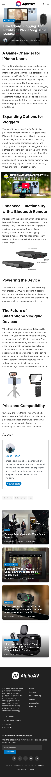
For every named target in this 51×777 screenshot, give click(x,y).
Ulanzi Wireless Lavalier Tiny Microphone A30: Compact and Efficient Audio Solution (22, 647)
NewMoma (8, 498)
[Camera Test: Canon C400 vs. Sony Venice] (25, 527)
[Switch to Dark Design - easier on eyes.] (43, 4)
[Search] (47, 3)
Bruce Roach (15, 40)
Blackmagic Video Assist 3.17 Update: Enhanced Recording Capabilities (21, 571)
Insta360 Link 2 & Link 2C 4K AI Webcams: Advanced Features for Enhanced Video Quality (23, 609)
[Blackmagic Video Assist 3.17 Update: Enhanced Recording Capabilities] (25, 565)
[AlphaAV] (25, 4)
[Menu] (3, 3)
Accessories (9, 20)
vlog (30, 498)
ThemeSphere (39, 765)
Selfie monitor (20, 498)
